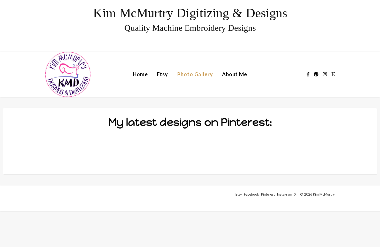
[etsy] (333, 74)
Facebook (251, 194)
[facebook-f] (308, 74)
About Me (234, 74)
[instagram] (325, 74)
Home (140, 74)
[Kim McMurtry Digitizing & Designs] (190, 26)
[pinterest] (316, 74)
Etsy (162, 74)
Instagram (284, 194)
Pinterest (268, 194)
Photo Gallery (195, 74)
